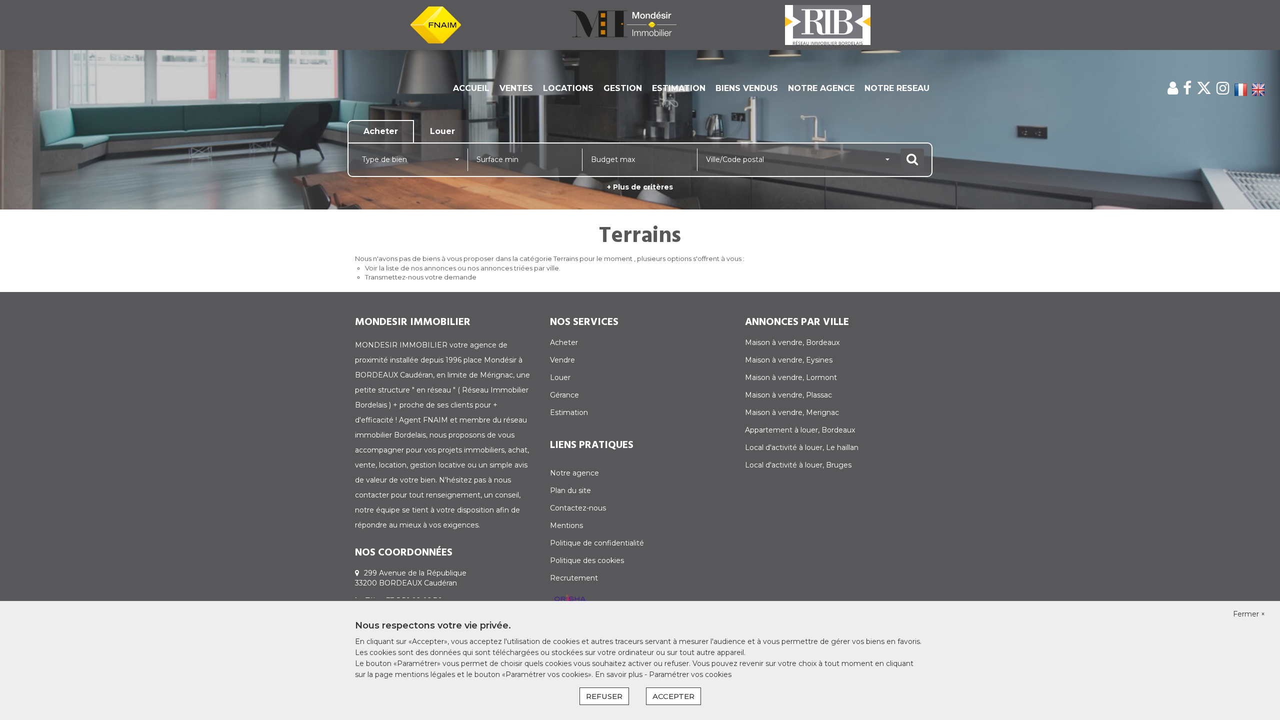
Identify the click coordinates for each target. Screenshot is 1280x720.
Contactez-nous (578, 508)
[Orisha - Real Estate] (570, 600)
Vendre (562, 360)
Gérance (564, 395)
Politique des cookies (587, 560)
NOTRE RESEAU (897, 88)
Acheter (564, 342)
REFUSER (604, 696)
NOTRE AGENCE (821, 88)
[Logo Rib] (827, 24)
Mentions (566, 525)
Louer (560, 377)
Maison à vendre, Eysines (788, 360)
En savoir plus (619, 674)
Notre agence (574, 473)
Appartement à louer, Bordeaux (800, 430)
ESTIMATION (679, 88)
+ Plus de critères (640, 187)
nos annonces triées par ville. (514, 268)
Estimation (569, 412)
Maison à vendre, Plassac (788, 395)
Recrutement (574, 578)
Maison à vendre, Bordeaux (792, 342)
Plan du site (570, 490)
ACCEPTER (673, 696)
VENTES (516, 88)
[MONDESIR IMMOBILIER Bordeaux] (623, 24)
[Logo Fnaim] (436, 24)
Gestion (623, 88)
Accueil (471, 88)
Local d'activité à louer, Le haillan (801, 447)
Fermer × (1249, 614)
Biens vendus (747, 88)
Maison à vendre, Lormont (791, 377)
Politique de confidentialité (597, 543)
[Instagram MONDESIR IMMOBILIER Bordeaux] (1223, 88)
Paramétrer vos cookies (690, 674)
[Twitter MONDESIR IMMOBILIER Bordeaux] (1204, 88)
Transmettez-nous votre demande (420, 277)
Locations (568, 88)
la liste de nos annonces (417, 268)
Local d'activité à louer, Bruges (798, 465)
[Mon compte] (1173, 88)
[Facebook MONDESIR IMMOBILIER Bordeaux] (1187, 88)
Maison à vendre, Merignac (792, 412)
